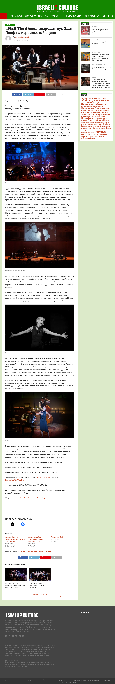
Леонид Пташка (86, 114)
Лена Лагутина (106, 112)
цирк (93, 138)
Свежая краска (98, 124)
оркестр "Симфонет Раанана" (99, 134)
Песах (97, 122)
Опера (83, 122)
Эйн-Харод (84, 130)
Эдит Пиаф (50, 551)
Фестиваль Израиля (99, 128)
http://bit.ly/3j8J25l (43, 477)
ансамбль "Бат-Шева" (88, 132)
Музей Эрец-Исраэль (101, 120)
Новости (64, 682)
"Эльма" (104, 98)
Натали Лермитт (38, 551)
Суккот (90, 126)
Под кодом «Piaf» (57, 537)
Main (85, 100)
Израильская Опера (33, 16)
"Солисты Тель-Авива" (94, 98)
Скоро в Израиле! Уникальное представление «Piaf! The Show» (15, 539)
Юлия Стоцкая (102, 130)
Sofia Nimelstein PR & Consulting (32, 498)
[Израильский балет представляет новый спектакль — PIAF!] (40, 580)
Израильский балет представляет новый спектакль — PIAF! (35, 539)
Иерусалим (92, 104)
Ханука (108, 128)
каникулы (85, 134)
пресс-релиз (89, 136)
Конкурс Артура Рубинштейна (90, 112)
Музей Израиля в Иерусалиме (90, 116)
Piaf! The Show (24, 551)
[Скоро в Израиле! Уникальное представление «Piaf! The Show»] (16, 580)
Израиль (100, 106)
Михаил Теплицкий (104, 114)
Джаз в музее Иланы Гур (90, 103)
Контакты (72, 682)
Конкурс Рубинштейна (94, 16)
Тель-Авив (96, 126)
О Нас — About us (65, 680)
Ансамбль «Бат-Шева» (73, 16)
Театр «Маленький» (53, 16)
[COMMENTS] (62, 94)
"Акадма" (84, 98)
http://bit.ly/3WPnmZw (14, 480)
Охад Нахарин (90, 122)
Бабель (97, 101)
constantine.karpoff (22, 37)
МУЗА (95, 114)
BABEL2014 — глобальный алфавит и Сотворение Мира (91, 680)
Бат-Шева (105, 101)
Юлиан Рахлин (92, 130)
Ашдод (91, 101)
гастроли (100, 132)
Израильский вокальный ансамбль (97, 110)
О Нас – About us (15, 16)
